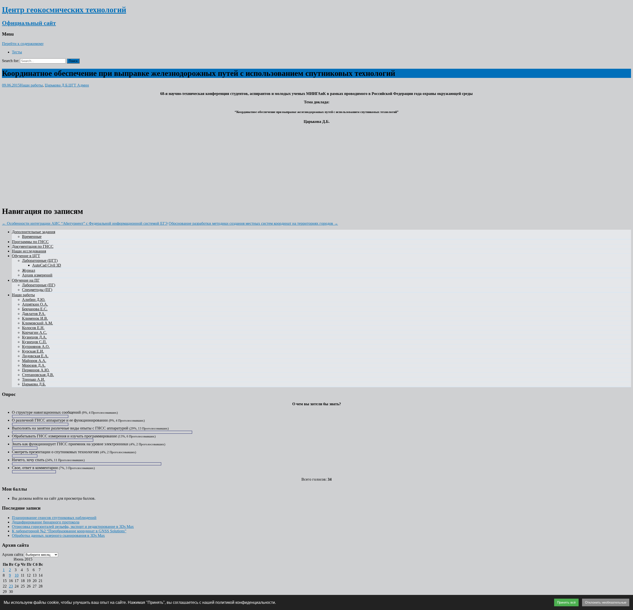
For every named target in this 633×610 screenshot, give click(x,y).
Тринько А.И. (33, 379)
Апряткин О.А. (35, 304)
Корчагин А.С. (34, 332)
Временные (32, 236)
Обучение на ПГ (26, 280)
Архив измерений (37, 275)
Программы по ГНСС (30, 242)
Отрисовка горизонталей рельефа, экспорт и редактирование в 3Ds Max (73, 526)
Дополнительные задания (33, 232)
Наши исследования (29, 251)
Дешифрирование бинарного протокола (45, 522)
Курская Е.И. (33, 351)
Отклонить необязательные (605, 602)
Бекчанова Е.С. (34, 309)
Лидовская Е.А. (35, 356)
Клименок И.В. (35, 318)
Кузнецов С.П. (34, 342)
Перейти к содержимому (23, 44)
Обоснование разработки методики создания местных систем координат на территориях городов (253, 223)
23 (11, 586)
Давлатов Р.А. (33, 314)
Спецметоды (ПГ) (37, 290)
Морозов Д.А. (33, 365)
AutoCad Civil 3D (46, 265)
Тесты (17, 52)
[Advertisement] (316, 162)
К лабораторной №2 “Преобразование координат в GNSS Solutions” (69, 531)
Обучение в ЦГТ (26, 256)
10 (17, 575)
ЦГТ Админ (78, 85)
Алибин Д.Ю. (33, 299)
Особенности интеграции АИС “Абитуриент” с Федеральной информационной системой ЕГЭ (85, 223)
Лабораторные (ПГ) (38, 285)
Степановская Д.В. (38, 375)
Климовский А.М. (37, 323)
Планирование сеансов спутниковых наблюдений (54, 518)
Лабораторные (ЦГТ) (40, 260)
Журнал (28, 270)
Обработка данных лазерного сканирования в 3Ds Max (58, 535)
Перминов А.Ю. (35, 370)
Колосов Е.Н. (33, 328)
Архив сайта (12, 554)
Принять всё (566, 602)
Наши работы (31, 85)
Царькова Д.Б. (56, 85)
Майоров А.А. (34, 361)
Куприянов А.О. (36, 346)
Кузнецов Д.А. (34, 337)
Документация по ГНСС (32, 246)
